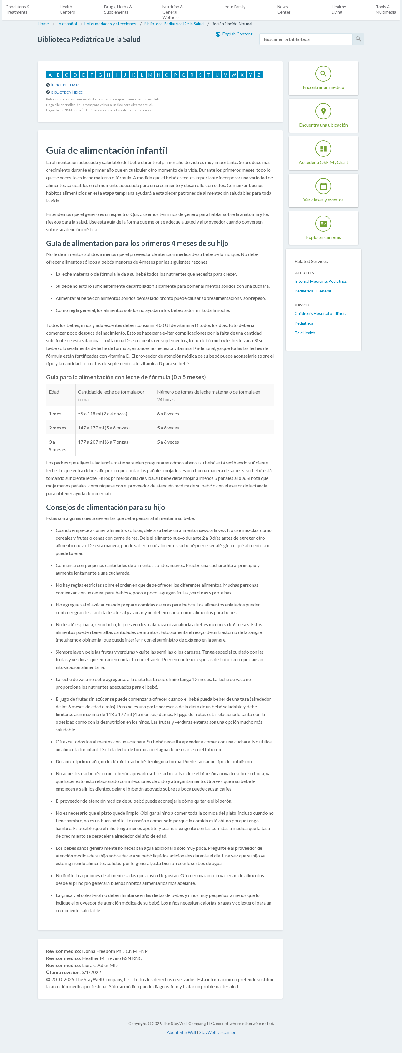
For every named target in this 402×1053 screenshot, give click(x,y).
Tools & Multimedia (386, 9)
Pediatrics (304, 322)
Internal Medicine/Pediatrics (321, 281)
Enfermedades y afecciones (110, 23)
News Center (283, 9)
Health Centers (67, 9)
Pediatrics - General (313, 290)
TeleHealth (305, 332)
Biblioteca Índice (67, 92)
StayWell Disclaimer (217, 1032)
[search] (306, 39)
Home (43, 23)
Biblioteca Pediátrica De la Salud (174, 23)
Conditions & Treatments (18, 9)
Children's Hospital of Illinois (320, 313)
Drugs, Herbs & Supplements (118, 9)
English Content (237, 33)
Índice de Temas (65, 85)
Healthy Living (339, 9)
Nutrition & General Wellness (172, 12)
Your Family (235, 6)
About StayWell (181, 1032)
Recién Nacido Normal (231, 23)
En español (67, 23)
